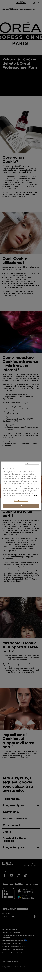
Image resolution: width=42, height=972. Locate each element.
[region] (21, 486)
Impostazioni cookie (21, 501)
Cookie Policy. (34, 495)
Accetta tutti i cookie (21, 506)
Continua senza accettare (32, 464)
